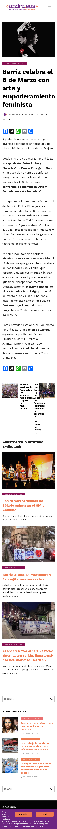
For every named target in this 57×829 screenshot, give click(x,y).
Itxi (45, 814)
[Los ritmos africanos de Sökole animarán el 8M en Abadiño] (28, 470)
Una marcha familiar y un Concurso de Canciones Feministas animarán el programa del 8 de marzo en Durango (35, 408)
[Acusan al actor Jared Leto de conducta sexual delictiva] (10, 725)
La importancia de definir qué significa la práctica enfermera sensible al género (36, 768)
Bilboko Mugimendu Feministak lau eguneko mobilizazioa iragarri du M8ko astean (21, 398)
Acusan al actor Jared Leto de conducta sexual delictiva (37, 726)
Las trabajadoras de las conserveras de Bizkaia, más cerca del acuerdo (35, 746)
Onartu (23, 814)
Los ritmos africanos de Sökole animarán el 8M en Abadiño (24, 505)
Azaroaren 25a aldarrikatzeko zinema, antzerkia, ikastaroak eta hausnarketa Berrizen (27, 655)
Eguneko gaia (30, 739)
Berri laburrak (32, 718)
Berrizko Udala (14, 63)
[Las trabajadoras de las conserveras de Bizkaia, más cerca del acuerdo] (10, 745)
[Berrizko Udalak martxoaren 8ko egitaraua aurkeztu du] (28, 544)
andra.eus (14, 114)
